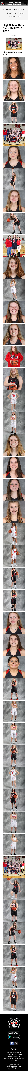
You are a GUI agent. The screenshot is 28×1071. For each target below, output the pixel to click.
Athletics (10, 13)
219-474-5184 (13, 1058)
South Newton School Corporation (14, 9)
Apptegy (17, 1068)
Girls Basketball (16, 16)
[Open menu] (25, 3)
